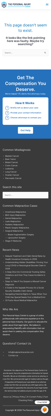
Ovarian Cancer (12, 175)
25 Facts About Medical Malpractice (21, 300)
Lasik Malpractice (13, 221)
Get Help (25, 130)
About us (7, 397)
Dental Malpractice (13, 218)
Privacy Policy (19, 397)
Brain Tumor (10, 159)
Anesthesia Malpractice (15, 212)
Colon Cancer (11, 165)
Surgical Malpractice (14, 231)
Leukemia (9, 168)
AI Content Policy (34, 397)
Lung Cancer (11, 172)
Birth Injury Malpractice (15, 215)
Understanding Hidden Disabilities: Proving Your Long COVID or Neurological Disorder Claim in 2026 (26, 265)
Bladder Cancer (12, 156)
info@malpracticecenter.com (21, 352)
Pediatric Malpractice (14, 224)
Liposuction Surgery (17, 238)
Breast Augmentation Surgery (21, 234)
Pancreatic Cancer (13, 178)
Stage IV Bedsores (13, 241)
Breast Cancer (11, 162)
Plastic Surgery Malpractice (17, 228)
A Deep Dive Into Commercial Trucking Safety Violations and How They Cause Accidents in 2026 (25, 275)
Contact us (13, 355)
